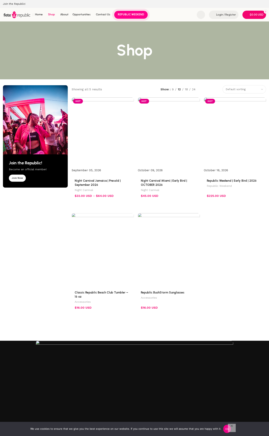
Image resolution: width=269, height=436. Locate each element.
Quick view (128, 207)
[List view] (203, 89)
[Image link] (134, 381)
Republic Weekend (219, 185)
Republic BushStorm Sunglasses (162, 292)
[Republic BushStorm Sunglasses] (169, 248)
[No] (232, 428)
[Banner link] (35, 136)
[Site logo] (17, 14)
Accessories (83, 301)
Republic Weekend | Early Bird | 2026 (232, 180)
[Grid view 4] (216, 89)
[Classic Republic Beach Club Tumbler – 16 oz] (103, 248)
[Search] (201, 15)
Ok (227, 428)
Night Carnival (84, 190)
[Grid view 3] (210, 89)
